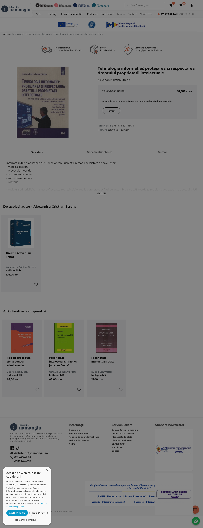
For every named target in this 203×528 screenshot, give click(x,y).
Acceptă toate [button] (17, 513)
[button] (27, 520)
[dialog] (27, 496)
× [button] (47, 470)
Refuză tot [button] (38, 513)
